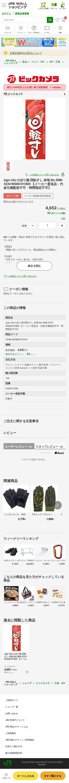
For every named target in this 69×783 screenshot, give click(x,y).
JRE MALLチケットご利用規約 (19, 740)
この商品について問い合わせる (44, 175)
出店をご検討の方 (13, 746)
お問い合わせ (11, 713)
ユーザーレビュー (19, 446)
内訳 (63, 218)
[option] (34, 129)
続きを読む (34, 265)
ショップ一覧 (11, 707)
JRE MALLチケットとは (16, 726)
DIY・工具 (55, 61)
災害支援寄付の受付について (26, 53)
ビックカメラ (15, 94)
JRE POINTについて (15, 720)
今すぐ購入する (52, 775)
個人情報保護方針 (13, 753)
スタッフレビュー (50, 446)
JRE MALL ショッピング (11, 61)
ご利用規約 (10, 733)
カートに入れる (25, 775)
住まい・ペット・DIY (33, 61)
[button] (57, 505)
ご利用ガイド (11, 700)
